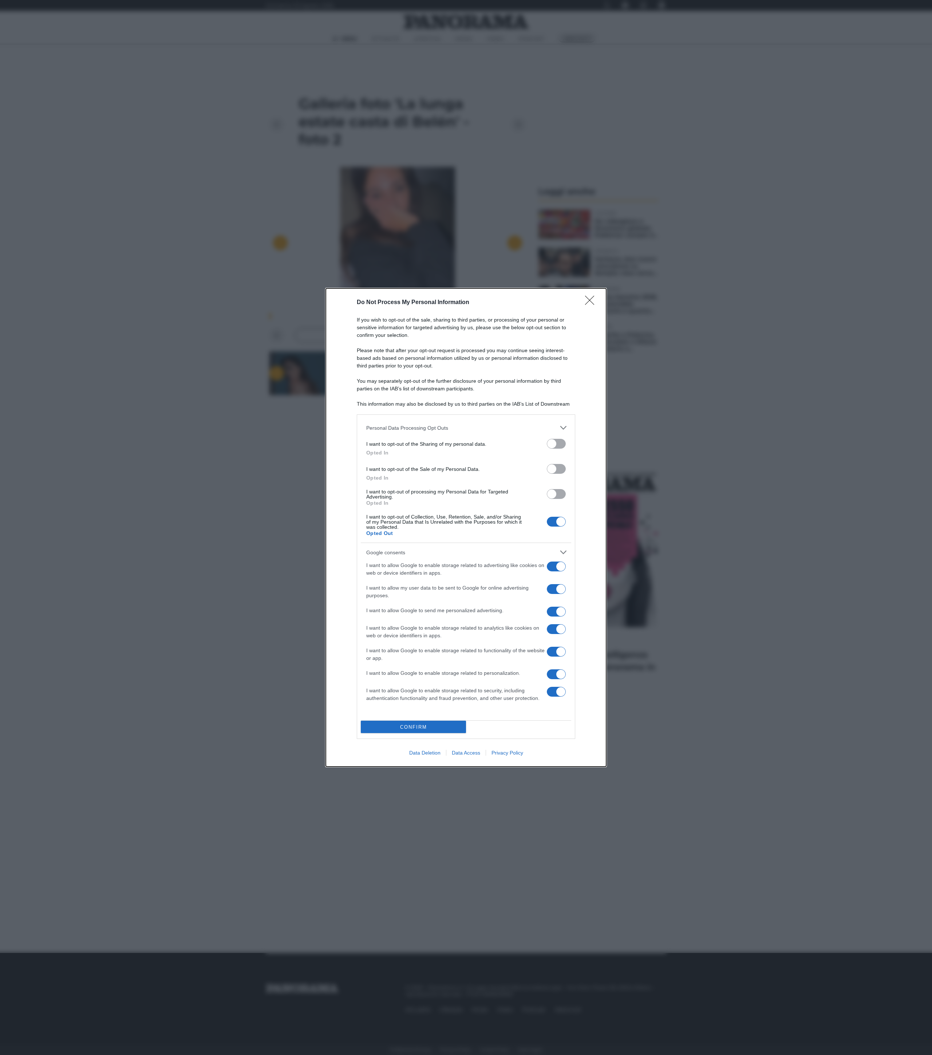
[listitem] (466, 428)
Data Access (466, 753)
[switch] (556, 444)
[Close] (592, 303)
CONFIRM (413, 727)
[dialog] (466, 527)
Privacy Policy (507, 753)
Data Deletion (425, 753)
